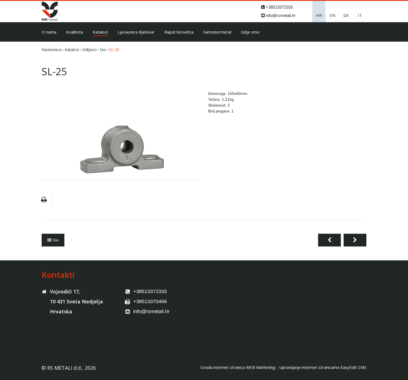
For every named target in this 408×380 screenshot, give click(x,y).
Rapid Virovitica (178, 32)
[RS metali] (50, 19)
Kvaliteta (74, 32)
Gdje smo (250, 32)
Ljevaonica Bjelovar (136, 32)
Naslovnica (51, 49)
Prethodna (329, 240)
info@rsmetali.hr (281, 15)
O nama (49, 32)
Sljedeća (355, 240)
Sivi (103, 49)
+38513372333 (279, 7)
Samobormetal (217, 32)
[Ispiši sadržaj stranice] (44, 200)
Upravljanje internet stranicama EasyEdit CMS (322, 367)
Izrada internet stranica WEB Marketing (237, 367)
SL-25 (114, 49)
